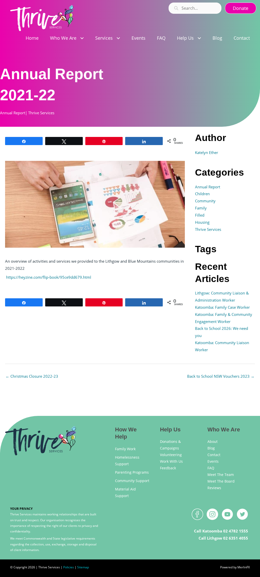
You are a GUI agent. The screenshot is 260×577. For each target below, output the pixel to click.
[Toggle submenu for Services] (118, 38)
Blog (211, 448)
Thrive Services (41, 112)
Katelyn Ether (206, 152)
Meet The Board (221, 481)
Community (205, 200)
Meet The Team (220, 474)
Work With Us (171, 461)
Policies (68, 567)
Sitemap (83, 567)
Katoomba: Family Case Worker (222, 307)
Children (202, 193)
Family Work (125, 448)
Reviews (214, 487)
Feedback (168, 468)
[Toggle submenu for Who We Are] (82, 38)
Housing (202, 222)
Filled (199, 215)
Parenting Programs (132, 472)
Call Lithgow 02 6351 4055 (223, 538)
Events (213, 461)
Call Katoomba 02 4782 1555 (221, 530)
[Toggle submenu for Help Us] (199, 38)
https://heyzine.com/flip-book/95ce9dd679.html (48, 277)
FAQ (210, 468)
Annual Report (12, 112)
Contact (213, 454)
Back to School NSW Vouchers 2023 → (220, 376)
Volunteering (171, 454)
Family (201, 207)
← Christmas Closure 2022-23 (32, 376)
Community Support (132, 480)
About (212, 441)
